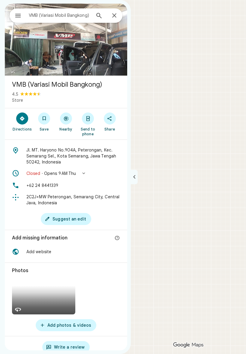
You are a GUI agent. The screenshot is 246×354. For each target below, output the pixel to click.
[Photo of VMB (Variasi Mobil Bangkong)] (66, 40)
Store (17, 100)
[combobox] (60, 15)
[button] (66, 173)
